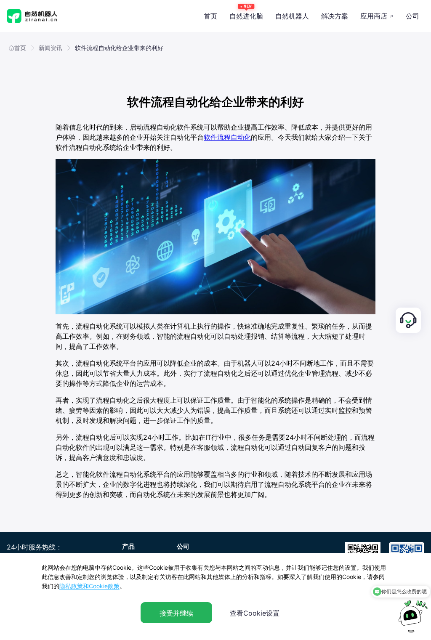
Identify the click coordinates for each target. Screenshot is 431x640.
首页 (20, 47)
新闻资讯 (50, 47)
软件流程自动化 (227, 137)
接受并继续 (176, 613)
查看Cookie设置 (254, 613)
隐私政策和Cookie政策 (89, 586)
